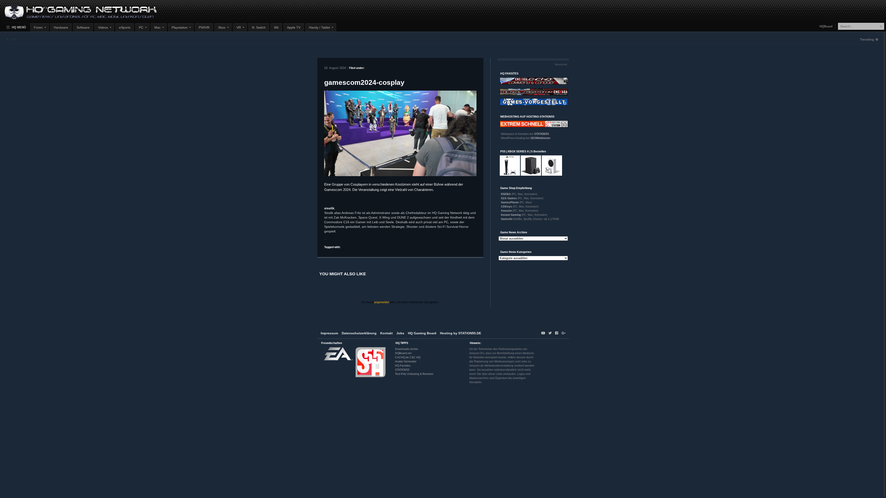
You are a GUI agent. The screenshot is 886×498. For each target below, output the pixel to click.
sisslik (329, 208)
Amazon (506, 210)
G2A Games (509, 198)
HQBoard (826, 26)
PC (141, 27)
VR (238, 27)
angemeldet (381, 302)
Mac (157, 27)
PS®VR (204, 27)
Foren (38, 27)
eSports (124, 27)
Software (83, 27)
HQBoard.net (403, 353)
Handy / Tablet (319, 27)
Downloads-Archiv (406, 349)
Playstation (180, 27)
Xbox (221, 27)
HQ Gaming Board (422, 333)
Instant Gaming (511, 214)
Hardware (61, 27)
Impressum (329, 333)
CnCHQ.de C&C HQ (407, 357)
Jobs (400, 333)
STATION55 (541, 134)
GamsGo (506, 219)
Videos (103, 27)
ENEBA (506, 194)
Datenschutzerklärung (359, 333)
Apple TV (293, 27)
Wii (276, 27)
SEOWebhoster (540, 138)
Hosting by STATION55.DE (460, 333)
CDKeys (506, 206)
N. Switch (259, 27)
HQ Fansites (402, 365)
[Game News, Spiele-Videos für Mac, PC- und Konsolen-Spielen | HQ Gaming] (76, 14)
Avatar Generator (405, 361)
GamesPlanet (510, 202)
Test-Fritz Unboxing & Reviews (414, 374)
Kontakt (386, 333)
